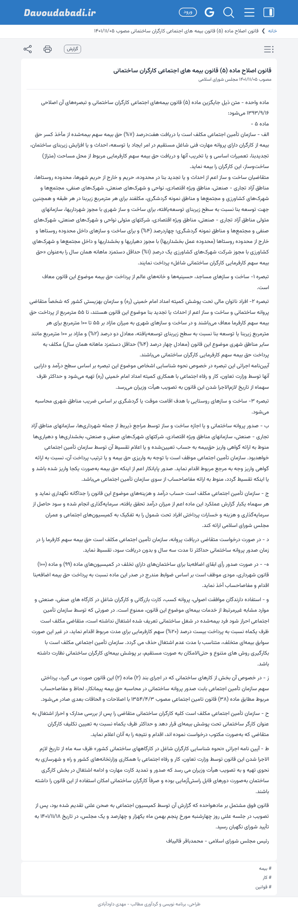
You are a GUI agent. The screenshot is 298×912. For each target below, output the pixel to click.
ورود (188, 12)
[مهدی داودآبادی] (60, 12)
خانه (272, 31)
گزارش (72, 49)
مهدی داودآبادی (112, 904)
